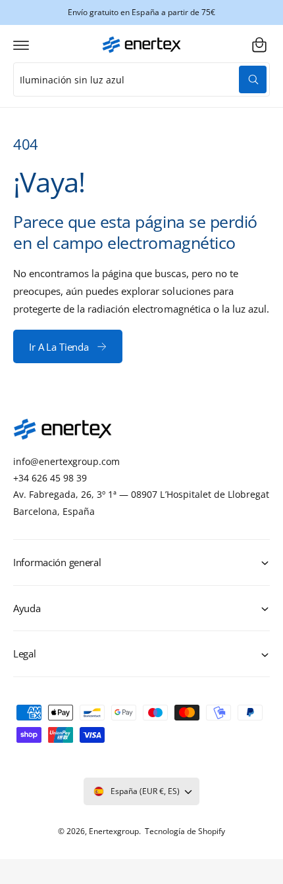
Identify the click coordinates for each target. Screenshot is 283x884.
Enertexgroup (114, 831)
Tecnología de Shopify (185, 831)
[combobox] (141, 79)
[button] (21, 44)
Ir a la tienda (59, 346)
